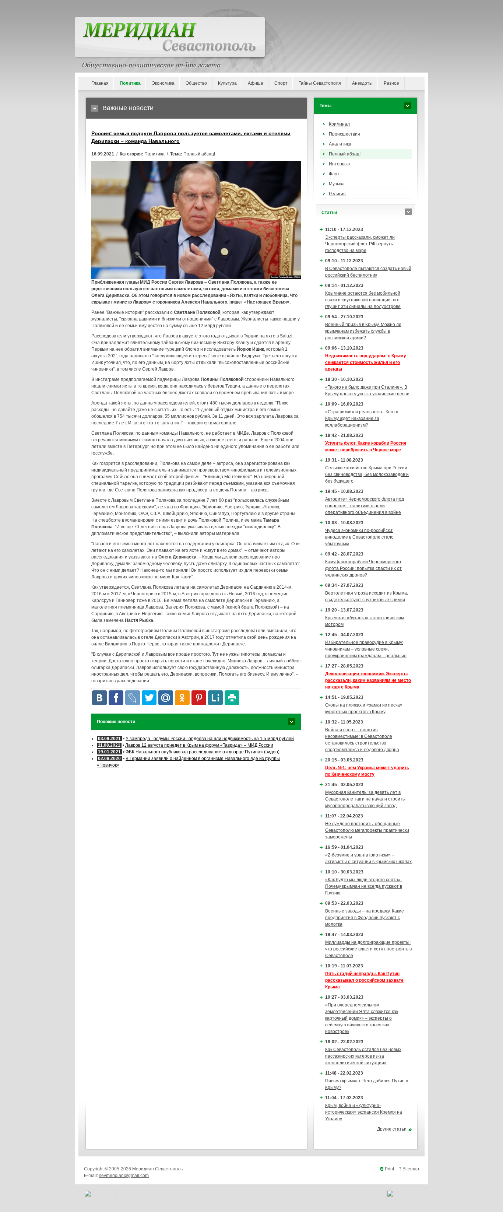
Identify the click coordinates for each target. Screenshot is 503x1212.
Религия (337, 193)
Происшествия (344, 134)
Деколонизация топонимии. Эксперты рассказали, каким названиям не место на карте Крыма (368, 680)
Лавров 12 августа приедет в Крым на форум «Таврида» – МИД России (199, 745)
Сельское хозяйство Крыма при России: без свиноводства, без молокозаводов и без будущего (367, 474)
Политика (130, 83)
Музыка (337, 183)
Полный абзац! (344, 154)
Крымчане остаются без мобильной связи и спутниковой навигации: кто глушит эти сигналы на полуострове (363, 300)
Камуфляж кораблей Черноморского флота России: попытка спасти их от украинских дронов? (363, 568)
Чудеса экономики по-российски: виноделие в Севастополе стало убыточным (359, 537)
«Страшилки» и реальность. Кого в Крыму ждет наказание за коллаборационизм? (361, 418)
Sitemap (410, 1168)
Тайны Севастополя (320, 83)
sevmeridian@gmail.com (124, 1175)
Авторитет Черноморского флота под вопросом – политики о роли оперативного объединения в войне (364, 506)
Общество (196, 83)
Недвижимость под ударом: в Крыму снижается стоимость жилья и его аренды (365, 362)
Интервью (339, 164)
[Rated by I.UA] (100, 1200)
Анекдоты (362, 83)
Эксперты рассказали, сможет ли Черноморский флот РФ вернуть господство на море (360, 244)
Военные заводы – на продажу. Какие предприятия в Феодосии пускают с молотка (364, 917)
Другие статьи (392, 1129)
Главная (100, 83)
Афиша (255, 83)
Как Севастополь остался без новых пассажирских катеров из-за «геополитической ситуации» (363, 1056)
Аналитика (340, 144)
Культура (227, 83)
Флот (334, 173)
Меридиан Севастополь (157, 1168)
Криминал (339, 124)
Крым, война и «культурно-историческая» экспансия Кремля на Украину (363, 1112)
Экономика (163, 83)
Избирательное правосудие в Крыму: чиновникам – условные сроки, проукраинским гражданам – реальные (366, 649)
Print (389, 1168)
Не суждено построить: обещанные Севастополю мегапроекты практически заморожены (367, 830)
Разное (391, 83)
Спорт (281, 83)
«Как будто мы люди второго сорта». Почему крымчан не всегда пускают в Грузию (363, 886)
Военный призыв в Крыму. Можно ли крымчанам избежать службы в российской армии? (363, 331)
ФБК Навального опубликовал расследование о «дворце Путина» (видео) (202, 751)
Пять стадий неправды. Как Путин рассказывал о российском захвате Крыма (364, 980)
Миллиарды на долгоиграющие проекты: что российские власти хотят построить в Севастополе (368, 949)
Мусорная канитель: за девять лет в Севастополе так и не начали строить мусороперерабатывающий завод (365, 799)
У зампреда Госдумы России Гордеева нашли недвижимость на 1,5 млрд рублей (210, 738)
